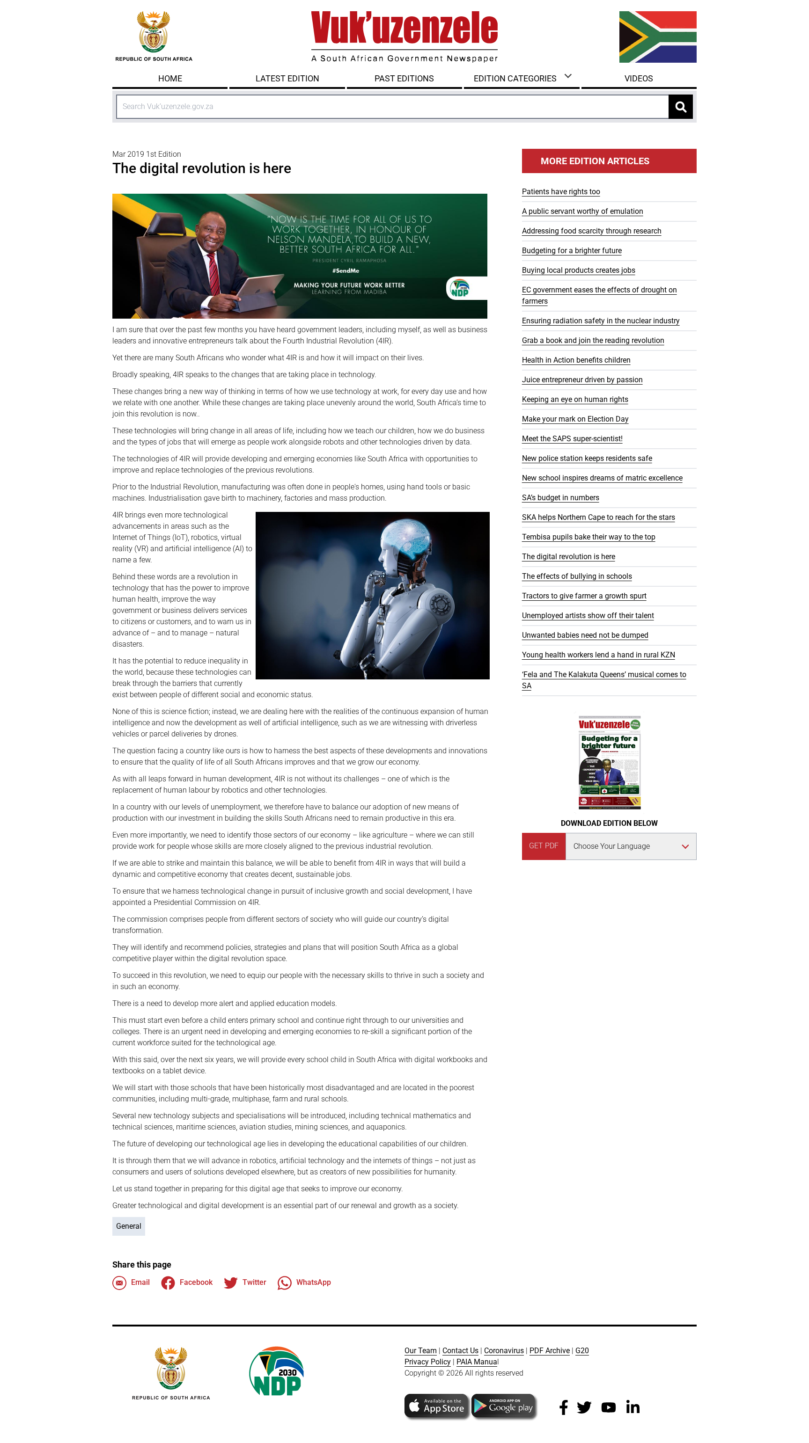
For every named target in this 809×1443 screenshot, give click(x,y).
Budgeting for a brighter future (572, 250)
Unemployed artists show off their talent (588, 615)
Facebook (196, 1282)
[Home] (404, 37)
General (128, 1226)
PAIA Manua (476, 1361)
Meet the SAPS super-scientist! (572, 438)
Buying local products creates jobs (578, 270)
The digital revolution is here (568, 556)
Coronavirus (504, 1350)
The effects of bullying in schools (577, 576)
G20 (582, 1350)
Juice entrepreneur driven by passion (582, 379)
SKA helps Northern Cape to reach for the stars (598, 517)
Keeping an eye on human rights (575, 399)
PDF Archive (550, 1350)
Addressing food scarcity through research (592, 230)
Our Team (420, 1350)
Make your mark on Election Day (575, 419)
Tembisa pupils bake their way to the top (588, 536)
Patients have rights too (561, 191)
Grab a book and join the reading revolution (593, 340)
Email (140, 1282)
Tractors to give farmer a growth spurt (584, 595)
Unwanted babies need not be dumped (585, 635)
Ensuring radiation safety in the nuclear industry (601, 320)
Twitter (254, 1282)
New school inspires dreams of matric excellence (602, 478)
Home (170, 78)
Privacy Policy (427, 1361)
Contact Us (460, 1350)
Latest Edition (287, 78)
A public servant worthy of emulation (582, 211)
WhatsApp (313, 1282)
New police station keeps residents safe (587, 458)
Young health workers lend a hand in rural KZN (598, 654)
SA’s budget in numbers (560, 497)
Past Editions (404, 78)
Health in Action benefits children (576, 360)
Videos (639, 78)
